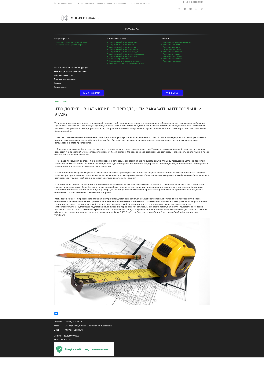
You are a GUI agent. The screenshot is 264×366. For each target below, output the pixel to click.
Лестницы (181, 18)
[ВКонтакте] (56, 313)
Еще (194, 18)
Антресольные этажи (131, 18)
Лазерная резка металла (159, 18)
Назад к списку (60, 101)
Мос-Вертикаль (84, 18)
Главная (113, 18)
